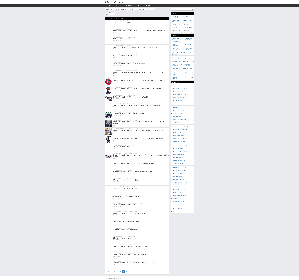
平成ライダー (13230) (177, 113)
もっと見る (152, 9)
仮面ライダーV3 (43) (178, 107)
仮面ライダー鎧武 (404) (179, 141)
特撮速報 (114, 24)
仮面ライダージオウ (125, 9)
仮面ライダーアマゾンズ (137, 54)
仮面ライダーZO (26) (179, 135)
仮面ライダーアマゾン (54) (180, 97)
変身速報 (114, 32)
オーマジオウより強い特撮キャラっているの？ (182, 27)
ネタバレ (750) (176, 211)
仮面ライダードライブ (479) (180, 183)
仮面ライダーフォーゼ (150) (180, 138)
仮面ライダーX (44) (178, 104)
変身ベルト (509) (178, 208)
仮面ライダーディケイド (137, 186)
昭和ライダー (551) (177, 85)
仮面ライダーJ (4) (178, 186)
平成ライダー (130, 20)
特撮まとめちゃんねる (117, 40)
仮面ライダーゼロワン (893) (180, 116)
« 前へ (108, 271)
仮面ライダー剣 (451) (179, 132)
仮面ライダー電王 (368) (179, 192)
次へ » (130, 271)
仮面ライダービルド (143, 9)
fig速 (114, 125)
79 (117, 271)
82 (126, 271)
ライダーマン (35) (178, 100)
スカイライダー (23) (178, 91)
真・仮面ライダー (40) (179, 179)
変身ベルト (137, 70)
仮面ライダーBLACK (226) (180, 164)
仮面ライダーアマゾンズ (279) (181, 129)
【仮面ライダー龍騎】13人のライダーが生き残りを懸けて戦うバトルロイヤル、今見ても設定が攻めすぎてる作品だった (183, 40)
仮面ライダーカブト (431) (180, 157)
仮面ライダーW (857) (179, 154)
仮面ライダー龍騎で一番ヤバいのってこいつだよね (183, 61)
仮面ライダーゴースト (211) (180, 145)
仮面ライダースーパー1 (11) (180, 88)
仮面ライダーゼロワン (114, 9)
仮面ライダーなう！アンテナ (114, 2)
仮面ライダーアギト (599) (180, 170)
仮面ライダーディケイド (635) (181, 151)
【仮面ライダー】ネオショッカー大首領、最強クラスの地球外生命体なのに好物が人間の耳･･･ (183, 49)
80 (120, 271)
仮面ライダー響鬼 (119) (179, 160)
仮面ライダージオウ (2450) (180, 119)
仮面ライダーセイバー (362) (180, 195)
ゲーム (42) (176, 205)
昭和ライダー (134, 9)
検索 (192, 9)
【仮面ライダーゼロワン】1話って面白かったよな (182, 24)
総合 (107, 9)
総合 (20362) (175, 198)
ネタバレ (136, 211)
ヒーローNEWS (116, 173)
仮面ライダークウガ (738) (180, 167)
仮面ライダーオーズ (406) (180, 176)
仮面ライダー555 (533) (179, 148)
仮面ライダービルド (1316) (180, 123)
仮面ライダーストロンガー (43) (181, 94)
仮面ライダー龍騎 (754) (179, 173)
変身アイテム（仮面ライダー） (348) (182, 201)
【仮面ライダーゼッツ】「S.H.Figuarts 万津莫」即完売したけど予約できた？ (182, 21)
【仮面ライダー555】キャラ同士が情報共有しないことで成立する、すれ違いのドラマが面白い (182, 65)
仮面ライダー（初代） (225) (180, 110)
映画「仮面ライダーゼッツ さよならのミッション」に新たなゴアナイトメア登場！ (182, 57)
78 (114, 271)
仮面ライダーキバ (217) (179, 189)
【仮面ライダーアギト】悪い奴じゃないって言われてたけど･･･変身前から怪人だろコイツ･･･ (183, 69)
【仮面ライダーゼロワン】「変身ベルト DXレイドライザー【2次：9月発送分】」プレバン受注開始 (182, 31)
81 (123, 271)
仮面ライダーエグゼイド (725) (181, 126)
